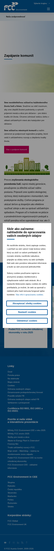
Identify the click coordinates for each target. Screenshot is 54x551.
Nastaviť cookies (27, 312)
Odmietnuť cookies (27, 321)
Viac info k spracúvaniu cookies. (30, 294)
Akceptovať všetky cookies (27, 303)
